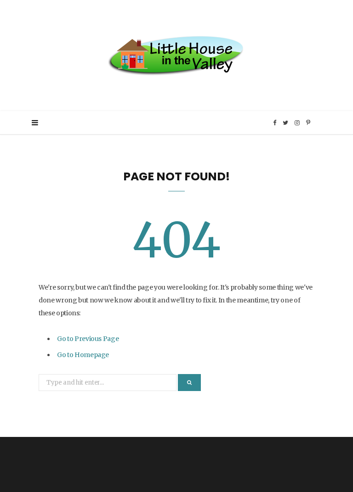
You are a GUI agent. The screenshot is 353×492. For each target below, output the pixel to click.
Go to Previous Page (88, 339)
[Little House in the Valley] (176, 55)
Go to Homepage (83, 355)
